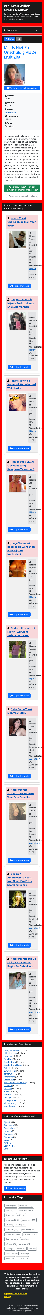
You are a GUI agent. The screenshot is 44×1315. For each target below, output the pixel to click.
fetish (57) (21, 1249)
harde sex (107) (12, 1229)
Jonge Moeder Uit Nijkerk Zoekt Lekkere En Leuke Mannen (20, 303)
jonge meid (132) (12, 1220)
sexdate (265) (11, 1205)
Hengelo (8, 1131)
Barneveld (8, 1094)
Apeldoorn (9, 1125)
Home (11, 39)
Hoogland (8, 1056)
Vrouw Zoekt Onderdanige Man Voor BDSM (21, 222)
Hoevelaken (10, 112)
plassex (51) (25, 1253)
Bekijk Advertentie (20, 286)
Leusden (8, 1085)
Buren (7, 1140)
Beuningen (9, 1134)
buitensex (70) (24, 1244)
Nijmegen (8, 1137)
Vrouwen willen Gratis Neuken (17, 8)
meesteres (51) (11, 1253)
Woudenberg (10, 1103)
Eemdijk (7, 1097)
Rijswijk (7, 1122)
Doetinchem (10, 1128)
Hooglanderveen (11, 1050)
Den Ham (8, 1059)
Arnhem (8, 1143)
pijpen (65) (10, 1249)
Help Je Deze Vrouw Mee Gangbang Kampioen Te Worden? (20, 465)
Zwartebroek (10, 1070)
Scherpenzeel (10, 1100)
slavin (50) (10, 1258)
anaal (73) (25, 1239)
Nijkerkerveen (10, 1053)
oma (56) (32, 1249)
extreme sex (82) (30, 1234)
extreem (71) (11, 1244)
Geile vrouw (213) (26, 1210)
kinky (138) (10, 1215)
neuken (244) (11, 1210)
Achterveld (9, 1079)
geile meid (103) (27, 1229)
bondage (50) (22, 1258)
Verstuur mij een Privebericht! (23, 88)
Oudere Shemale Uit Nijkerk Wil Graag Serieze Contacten (21, 631)
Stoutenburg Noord (13, 1065)
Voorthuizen (9, 1106)
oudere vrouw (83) (13, 1234)
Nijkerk (32, 268)
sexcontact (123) (28, 1220)
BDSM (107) (20, 1225)
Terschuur (8, 1073)
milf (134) (21, 1215)
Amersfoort (34, 758)
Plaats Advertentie (16, 1188)
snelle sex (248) (25, 1205)
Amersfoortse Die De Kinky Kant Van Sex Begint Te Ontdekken (21, 962)
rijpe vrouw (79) (12, 1239)
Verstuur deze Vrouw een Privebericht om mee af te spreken (22, 188)
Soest (6, 1091)
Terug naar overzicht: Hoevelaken (23, 196)
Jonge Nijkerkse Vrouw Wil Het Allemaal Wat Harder (21, 384)
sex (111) (9, 1225)
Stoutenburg (10, 1062)
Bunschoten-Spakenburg (15, 1082)
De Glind (8, 1088)
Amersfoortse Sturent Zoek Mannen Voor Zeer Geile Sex (20, 793)
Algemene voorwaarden (15, 1293)
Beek (6, 1148)
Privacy (7, 1296)
